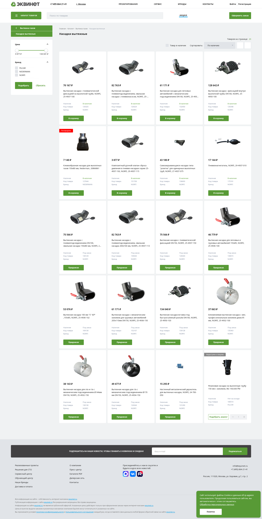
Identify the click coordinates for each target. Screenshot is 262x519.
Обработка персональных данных (217, 504)
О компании (75, 465)
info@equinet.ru (240, 466)
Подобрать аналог (218, 417)
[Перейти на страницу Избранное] (212, 15)
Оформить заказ (240, 15)
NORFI (22, 75)
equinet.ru (73, 499)
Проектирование (128, 4)
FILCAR (22, 68)
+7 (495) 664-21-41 (239, 469)
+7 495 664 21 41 (58, 4)
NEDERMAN (24, 71)
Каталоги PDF (76, 474)
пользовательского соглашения (79, 512)
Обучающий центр (24, 478)
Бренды (182, 4)
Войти (233, 4)
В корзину (74, 118)
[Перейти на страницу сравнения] (205, 15)
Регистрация (244, 4)
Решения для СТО (23, 469)
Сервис (158, 4)
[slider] (17, 50)
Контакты (208, 4)
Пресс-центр (76, 469)
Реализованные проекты (26, 465)
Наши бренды (21, 482)
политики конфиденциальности (50, 512)
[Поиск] (158, 15)
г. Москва (81, 4)
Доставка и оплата (23, 486)
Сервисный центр (23, 474)
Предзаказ (73, 267)
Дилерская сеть (77, 478)
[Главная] (25, 4)
